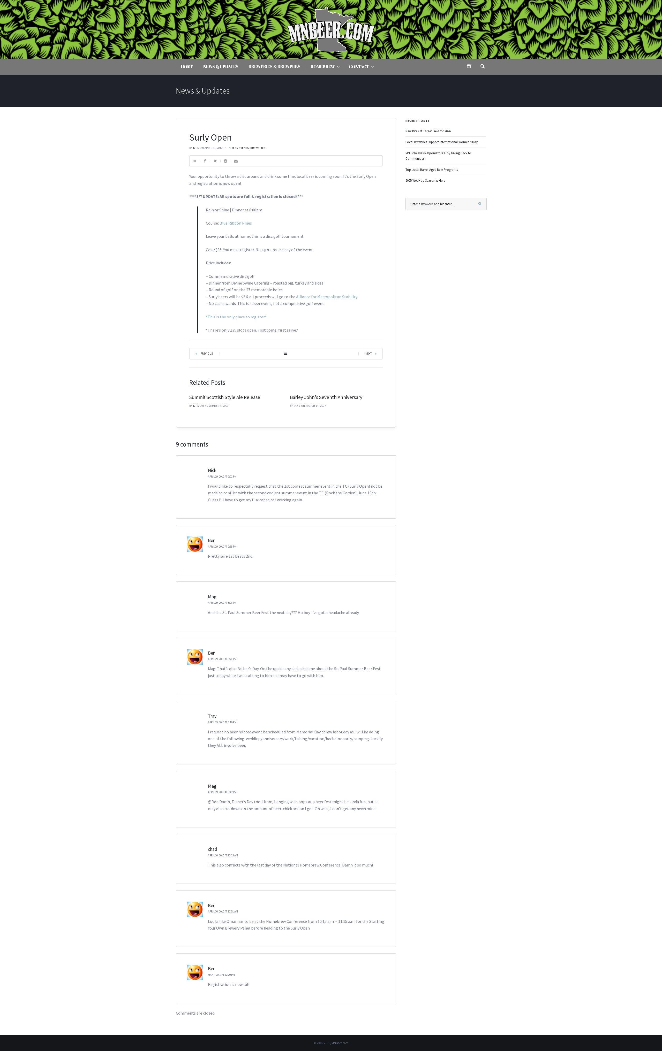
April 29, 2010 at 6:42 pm (222, 792)
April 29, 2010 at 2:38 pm (222, 546)
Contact (359, 67)
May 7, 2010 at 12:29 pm (221, 975)
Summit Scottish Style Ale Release (224, 397)
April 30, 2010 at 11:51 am (223, 911)
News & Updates (220, 67)
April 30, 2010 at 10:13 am (223, 855)
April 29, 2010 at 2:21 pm (222, 476)
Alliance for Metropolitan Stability (326, 296)
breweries (258, 148)
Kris (196, 148)
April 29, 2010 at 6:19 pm (222, 722)
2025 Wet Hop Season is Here (425, 180)
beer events (240, 148)
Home (187, 67)
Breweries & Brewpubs (274, 67)
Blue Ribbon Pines (236, 223)
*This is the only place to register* (236, 316)
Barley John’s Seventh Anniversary (326, 397)
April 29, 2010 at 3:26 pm (222, 602)
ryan (297, 406)
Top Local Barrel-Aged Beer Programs (431, 169)
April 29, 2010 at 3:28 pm (222, 659)
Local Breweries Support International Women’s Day (441, 142)
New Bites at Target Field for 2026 (428, 131)
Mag (212, 597)
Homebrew (323, 67)
